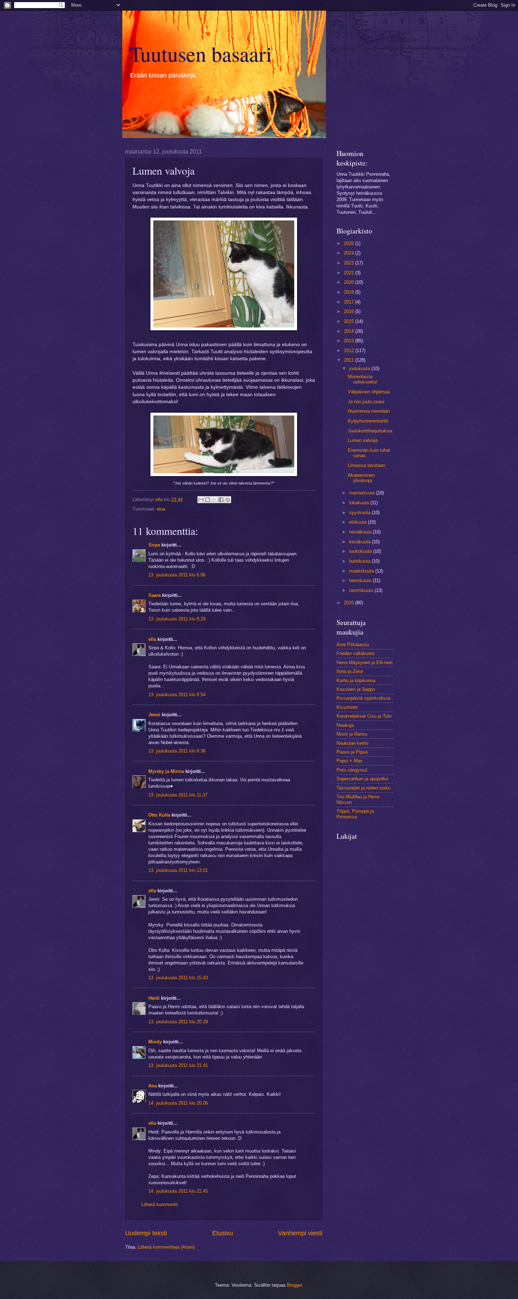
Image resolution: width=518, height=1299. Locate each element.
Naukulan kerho (352, 743)
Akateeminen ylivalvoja (361, 478)
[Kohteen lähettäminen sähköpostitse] (200, 499)
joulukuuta (360, 368)
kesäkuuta (360, 541)
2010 (349, 602)
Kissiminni (347, 707)
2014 (349, 331)
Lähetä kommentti (159, 1204)
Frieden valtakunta (355, 653)
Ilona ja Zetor (350, 671)
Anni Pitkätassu (353, 644)
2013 (349, 340)
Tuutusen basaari (200, 53)
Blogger (294, 1285)
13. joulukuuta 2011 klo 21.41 (178, 1065)
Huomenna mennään (369, 411)
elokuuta (358, 522)
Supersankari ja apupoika (362, 778)
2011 (349, 360)
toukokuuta (361, 551)
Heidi (154, 998)
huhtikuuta (360, 561)
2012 (349, 350)
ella (152, 639)
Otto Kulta (159, 815)
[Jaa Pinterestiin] (227, 499)
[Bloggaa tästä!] (207, 499)
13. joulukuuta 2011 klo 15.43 (178, 977)
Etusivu (222, 1233)
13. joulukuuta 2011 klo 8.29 (176, 619)
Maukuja (345, 725)
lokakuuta (359, 502)
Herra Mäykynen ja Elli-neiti (365, 662)
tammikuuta (362, 590)
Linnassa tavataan (366, 465)
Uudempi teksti (146, 1233)
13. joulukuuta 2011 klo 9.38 (176, 751)
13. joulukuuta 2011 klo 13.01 (178, 870)
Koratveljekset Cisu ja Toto (364, 716)
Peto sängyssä (352, 770)
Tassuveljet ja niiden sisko (363, 788)
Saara (154, 595)
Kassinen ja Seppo (356, 689)
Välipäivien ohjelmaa (369, 391)
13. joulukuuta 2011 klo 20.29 (178, 1021)
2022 (349, 272)
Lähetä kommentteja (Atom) (166, 1247)
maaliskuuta (362, 571)
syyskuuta (360, 512)
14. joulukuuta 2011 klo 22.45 (178, 1191)
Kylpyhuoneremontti (368, 421)
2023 (349, 263)
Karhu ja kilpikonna (356, 680)
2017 (349, 302)
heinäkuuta (361, 532)
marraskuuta (362, 492)
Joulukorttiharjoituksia (370, 430)
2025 (349, 243)
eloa (161, 509)
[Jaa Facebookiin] (220, 499)
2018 (349, 292)
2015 (349, 321)
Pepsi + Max (350, 760)
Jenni (155, 714)
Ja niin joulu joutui (366, 401)
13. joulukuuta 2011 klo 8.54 (176, 694)
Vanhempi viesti (300, 1233)
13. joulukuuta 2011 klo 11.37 (178, 795)
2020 (349, 282)
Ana (152, 1085)
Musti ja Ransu (352, 734)
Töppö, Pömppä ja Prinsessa (355, 813)
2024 (349, 253)
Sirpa (154, 545)
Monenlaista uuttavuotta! (362, 379)
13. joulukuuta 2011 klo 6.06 (176, 574)
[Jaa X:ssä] (214, 499)
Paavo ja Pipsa (352, 752)
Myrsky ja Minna (166, 771)
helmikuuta (361, 580)
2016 (349, 311)
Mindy (155, 1041)
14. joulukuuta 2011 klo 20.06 (178, 1103)
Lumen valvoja (362, 440)
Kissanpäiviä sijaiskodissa (363, 698)
